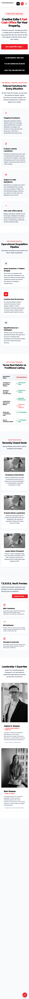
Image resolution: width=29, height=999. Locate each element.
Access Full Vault (19, 596)
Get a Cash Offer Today (13, 47)
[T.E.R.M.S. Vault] (18, 3)
